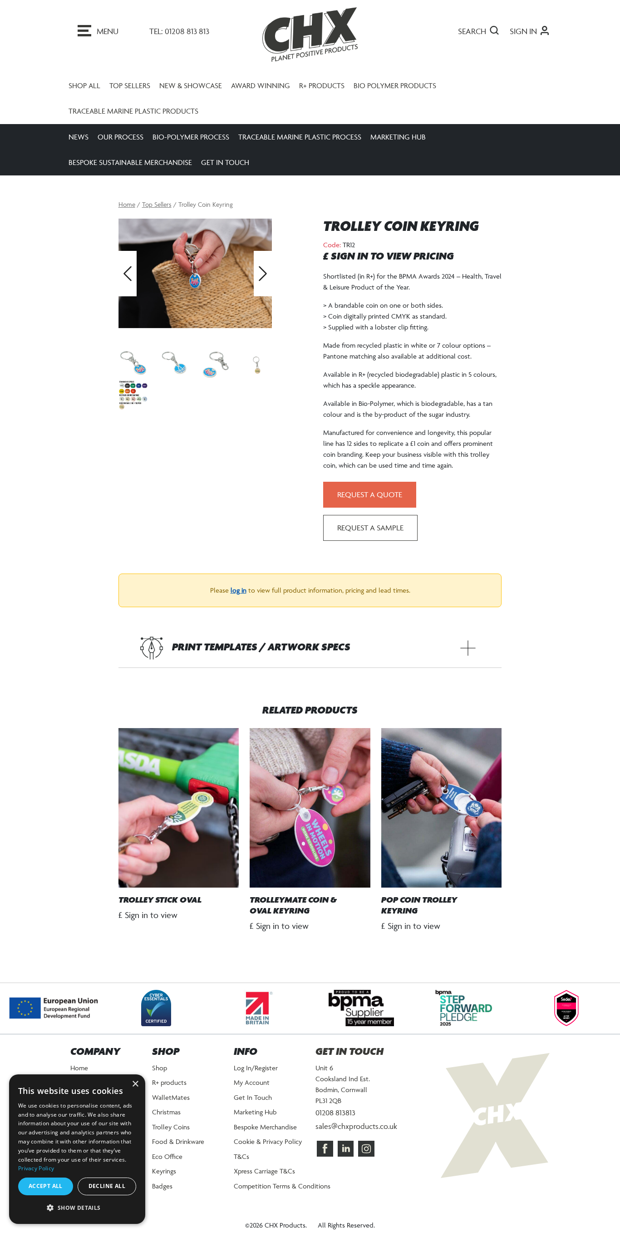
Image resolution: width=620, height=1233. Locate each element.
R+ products (321, 85)
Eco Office (167, 1156)
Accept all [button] (46, 1186)
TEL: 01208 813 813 (179, 31)
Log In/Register (256, 1067)
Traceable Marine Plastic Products (133, 110)
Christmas (166, 1112)
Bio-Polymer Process (191, 136)
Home (126, 204)
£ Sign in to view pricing (388, 256)
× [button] (135, 1084)
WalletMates (171, 1097)
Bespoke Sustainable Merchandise (130, 162)
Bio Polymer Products (395, 85)
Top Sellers (129, 85)
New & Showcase (190, 85)
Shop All (84, 85)
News (79, 136)
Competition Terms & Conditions (282, 1186)
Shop (159, 1067)
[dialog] (77, 1149)
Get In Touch (225, 162)
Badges (162, 1186)
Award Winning (260, 85)
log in (238, 590)
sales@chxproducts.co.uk (356, 1126)
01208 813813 (335, 1112)
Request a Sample (370, 527)
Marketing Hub (398, 136)
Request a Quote (369, 494)
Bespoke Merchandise (265, 1127)
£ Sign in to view (147, 914)
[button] (77, 1208)
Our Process (120, 136)
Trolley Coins (171, 1127)
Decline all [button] (107, 1186)
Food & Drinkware (178, 1141)
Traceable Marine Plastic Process (299, 136)
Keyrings (164, 1171)
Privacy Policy (36, 1168)
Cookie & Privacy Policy (268, 1141)
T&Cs (241, 1156)
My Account (252, 1082)
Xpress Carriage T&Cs (264, 1171)
